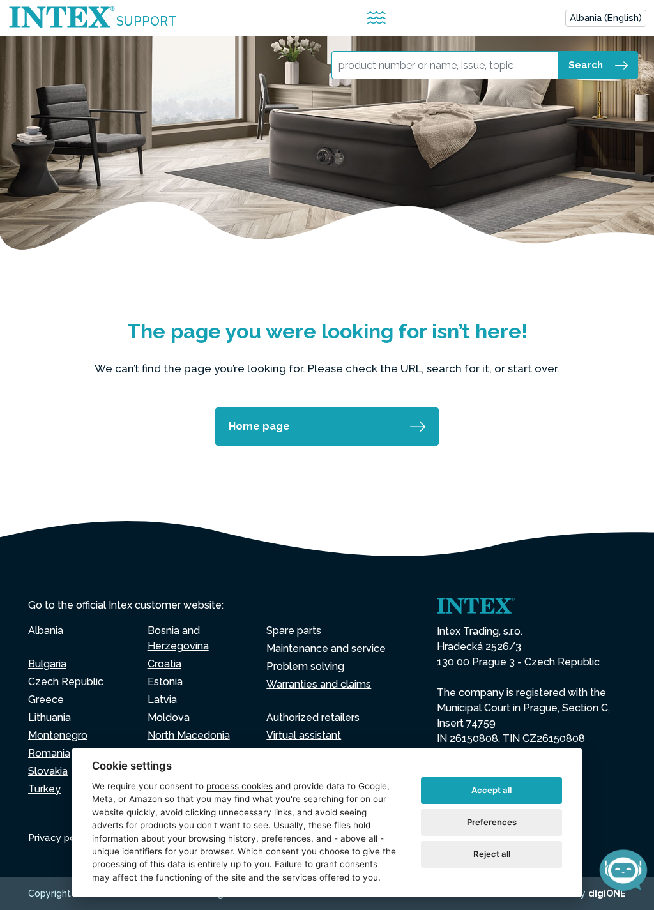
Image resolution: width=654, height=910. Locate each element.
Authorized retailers (313, 717)
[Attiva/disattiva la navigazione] (376, 18)
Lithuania (49, 717)
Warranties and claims (318, 684)
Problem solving (305, 666)
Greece (46, 700)
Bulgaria (47, 664)
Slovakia (48, 771)
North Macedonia (189, 735)
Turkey (44, 789)
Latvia (162, 700)
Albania (45, 631)
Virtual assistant (303, 735)
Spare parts (293, 631)
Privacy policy (59, 838)
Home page (259, 426)
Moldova (169, 717)
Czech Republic (65, 682)
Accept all (491, 790)
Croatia (164, 664)
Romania (49, 753)
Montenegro (57, 735)
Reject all (491, 854)
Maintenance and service (326, 648)
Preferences (492, 822)
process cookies (239, 786)
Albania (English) (606, 18)
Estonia (165, 682)
